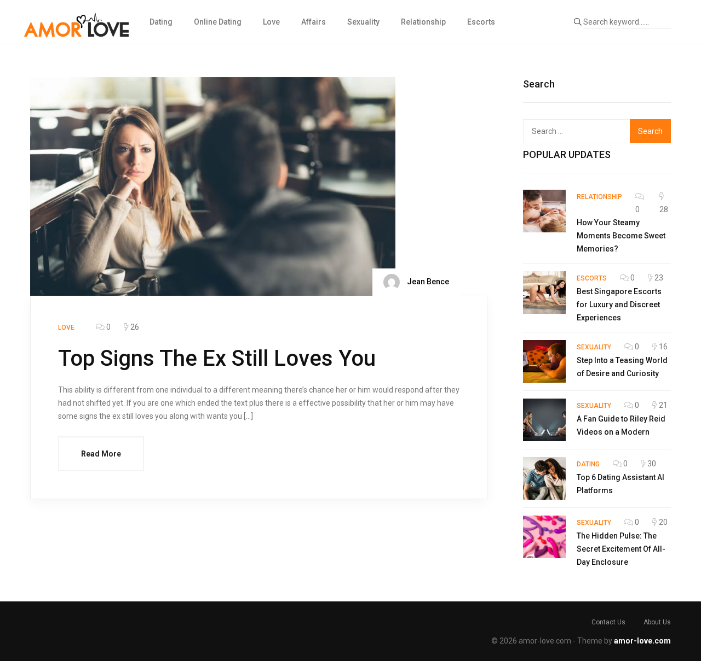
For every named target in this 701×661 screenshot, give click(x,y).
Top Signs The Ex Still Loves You (217, 358)
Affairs (313, 21)
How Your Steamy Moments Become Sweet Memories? (621, 235)
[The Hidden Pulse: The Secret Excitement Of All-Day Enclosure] (544, 537)
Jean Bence (427, 281)
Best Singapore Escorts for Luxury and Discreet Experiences (619, 304)
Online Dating (218, 21)
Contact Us (608, 622)
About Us (657, 622)
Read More (101, 453)
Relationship (423, 21)
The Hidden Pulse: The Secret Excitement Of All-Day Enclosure (621, 548)
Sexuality (363, 21)
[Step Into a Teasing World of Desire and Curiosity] (544, 361)
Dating (161, 21)
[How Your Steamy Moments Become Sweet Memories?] (544, 211)
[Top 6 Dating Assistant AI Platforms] (544, 478)
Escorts (481, 21)
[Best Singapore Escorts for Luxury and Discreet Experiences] (544, 292)
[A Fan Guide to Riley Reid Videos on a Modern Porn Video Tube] (544, 420)
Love (271, 21)
